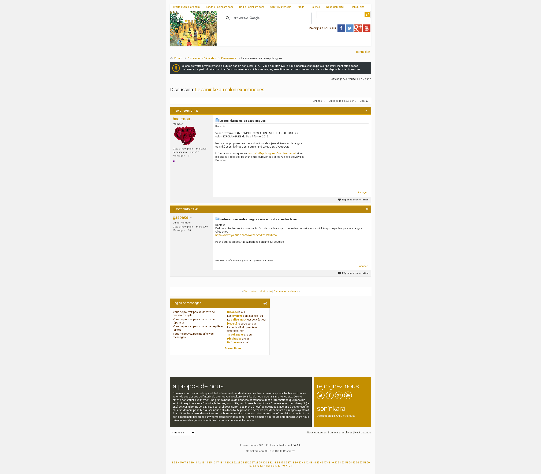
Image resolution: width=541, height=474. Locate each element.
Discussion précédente (257, 291)
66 (272, 465)
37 (289, 462)
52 (343, 462)
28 (256, 462)
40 (299, 462)
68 (279, 465)
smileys (237, 315)
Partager (362, 192)
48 (328, 462)
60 (250, 465)
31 (267, 462)
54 (350, 462)
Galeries (315, 6)
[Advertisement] (294, 42)
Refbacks (233, 342)
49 (332, 462)
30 (263, 462)
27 (253, 462)
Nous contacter (316, 432)
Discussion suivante (286, 291)
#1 (367, 110)
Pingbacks (234, 338)
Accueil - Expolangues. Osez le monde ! (272, 153)
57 (360, 462)
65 (268, 465)
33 (274, 462)
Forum (178, 58)
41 (303, 462)
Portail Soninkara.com (187, 6)
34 (278, 462)
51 (339, 462)
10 (192, 462)
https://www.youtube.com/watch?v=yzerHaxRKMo (246, 235)
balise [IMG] (239, 319)
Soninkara (334, 432)
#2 (367, 209)
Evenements (228, 58)
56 (357, 462)
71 (290, 465)
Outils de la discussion (341, 101)
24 (242, 462)
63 (261, 465)
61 (254, 465)
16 (213, 462)
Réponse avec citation (355, 199)
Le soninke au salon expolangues (229, 90)
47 (325, 462)
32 (271, 462)
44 (314, 462)
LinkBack (318, 101)
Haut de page (362, 432)
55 (353, 462)
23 (238, 462)
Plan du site (357, 6)
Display (364, 101)
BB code (232, 312)
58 (364, 462)
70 (286, 465)
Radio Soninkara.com (251, 6)
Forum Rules (233, 348)
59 (368, 462)
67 (276, 465)
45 (317, 462)
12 (199, 462)
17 (217, 462)
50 (335, 462)
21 (231, 462)
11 (195, 462)
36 (285, 462)
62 (258, 465)
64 (265, 465)
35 (281, 462)
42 (307, 462)
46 (321, 462)
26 (249, 462)
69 (283, 465)
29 (260, 462)
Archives (347, 432)
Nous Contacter (335, 6)
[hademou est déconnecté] (185, 136)
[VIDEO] (232, 323)
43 (310, 462)
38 (292, 462)
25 (246, 462)
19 (224, 462)
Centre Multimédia (280, 6)
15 (210, 462)
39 (296, 462)
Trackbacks (235, 334)
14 (206, 462)
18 (220, 462)
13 (202, 462)
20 (228, 462)
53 (346, 462)
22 (235, 462)
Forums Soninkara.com (219, 6)
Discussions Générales (202, 58)
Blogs (301, 6)
